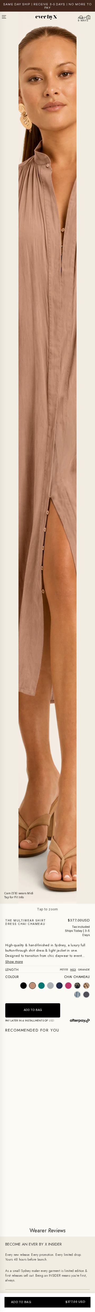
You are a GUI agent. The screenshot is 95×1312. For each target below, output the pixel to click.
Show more (14, 962)
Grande (84, 969)
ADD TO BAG (21, 1302)
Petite (64, 969)
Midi (73, 969)
